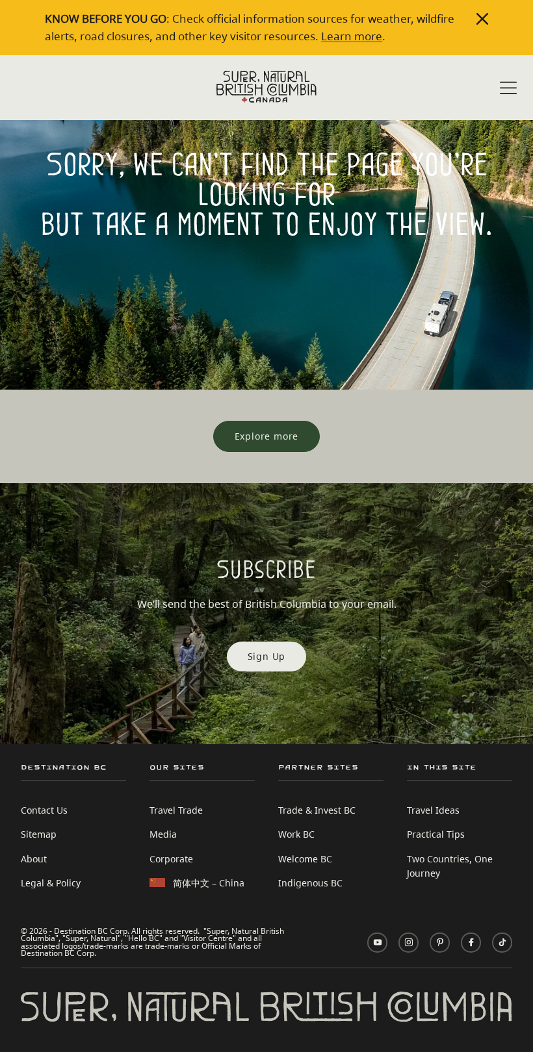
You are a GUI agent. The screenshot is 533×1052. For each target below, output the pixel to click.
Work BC (296, 834)
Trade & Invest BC (317, 810)
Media (163, 834)
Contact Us (44, 810)
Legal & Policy (51, 883)
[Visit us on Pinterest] (440, 943)
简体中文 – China (208, 883)
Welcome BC (305, 859)
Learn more (351, 36)
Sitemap (39, 834)
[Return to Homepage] (266, 87)
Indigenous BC (310, 883)
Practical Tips (436, 834)
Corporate (171, 859)
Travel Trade (176, 810)
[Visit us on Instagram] (408, 943)
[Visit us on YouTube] (377, 943)
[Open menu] (508, 88)
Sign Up (267, 656)
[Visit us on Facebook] (471, 943)
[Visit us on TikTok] (502, 943)
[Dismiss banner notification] (482, 19)
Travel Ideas (433, 810)
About (34, 859)
